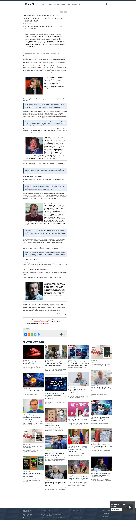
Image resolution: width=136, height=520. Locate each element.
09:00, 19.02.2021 (27, 23)
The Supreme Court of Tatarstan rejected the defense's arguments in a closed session (56, 485)
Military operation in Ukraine (70, 4)
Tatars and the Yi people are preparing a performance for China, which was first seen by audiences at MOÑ (33, 365)
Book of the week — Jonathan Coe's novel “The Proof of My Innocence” (32, 448)
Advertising (106, 512)
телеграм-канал (42, 320)
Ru (111, 4)
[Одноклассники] (65, 12)
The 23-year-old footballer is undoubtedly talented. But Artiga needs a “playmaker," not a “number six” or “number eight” (55, 456)
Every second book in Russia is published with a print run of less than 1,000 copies (101, 448)
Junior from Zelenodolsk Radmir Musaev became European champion (78, 451)
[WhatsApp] (32, 334)
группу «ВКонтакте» (53, 320)
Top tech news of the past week (33, 392)
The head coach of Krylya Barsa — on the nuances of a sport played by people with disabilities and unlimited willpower (78, 481)
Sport (50, 4)
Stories (56, 4)
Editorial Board (107, 510)
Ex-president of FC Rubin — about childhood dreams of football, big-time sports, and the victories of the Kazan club (33, 420)
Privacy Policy (106, 516)
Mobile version (72, 514)
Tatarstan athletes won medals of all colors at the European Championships (78, 421)
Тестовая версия (73, 516)
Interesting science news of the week (78, 364)
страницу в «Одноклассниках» (38, 321)
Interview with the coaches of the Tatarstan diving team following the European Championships (101, 391)
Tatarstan (26, 328)
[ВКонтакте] (61, 12)
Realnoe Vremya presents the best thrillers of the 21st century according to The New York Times (33, 477)
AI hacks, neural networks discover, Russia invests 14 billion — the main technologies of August (55, 398)
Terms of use (106, 513)
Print (65, 334)
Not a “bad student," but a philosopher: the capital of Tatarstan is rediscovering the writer (55, 367)
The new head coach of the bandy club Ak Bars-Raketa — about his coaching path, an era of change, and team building (78, 393)
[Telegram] (35, 334)
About (104, 515)
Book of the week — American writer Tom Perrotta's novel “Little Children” (100, 363)
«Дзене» (46, 323)
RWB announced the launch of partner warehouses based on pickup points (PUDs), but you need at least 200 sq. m (101, 478)
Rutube (41, 323)
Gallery (44, 4)
